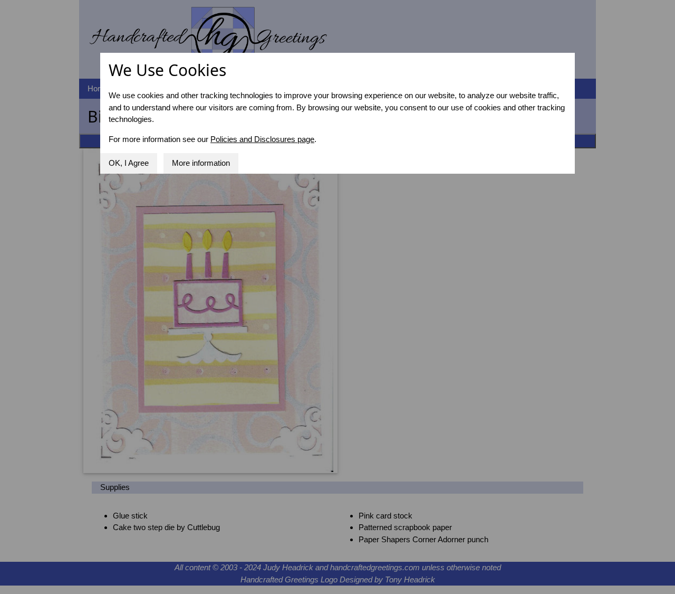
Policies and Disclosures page (262, 139)
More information (201, 162)
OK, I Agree (129, 162)
